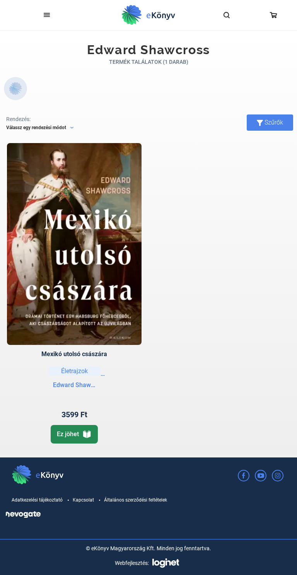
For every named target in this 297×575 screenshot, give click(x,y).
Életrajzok (74, 371)
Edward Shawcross (74, 385)
